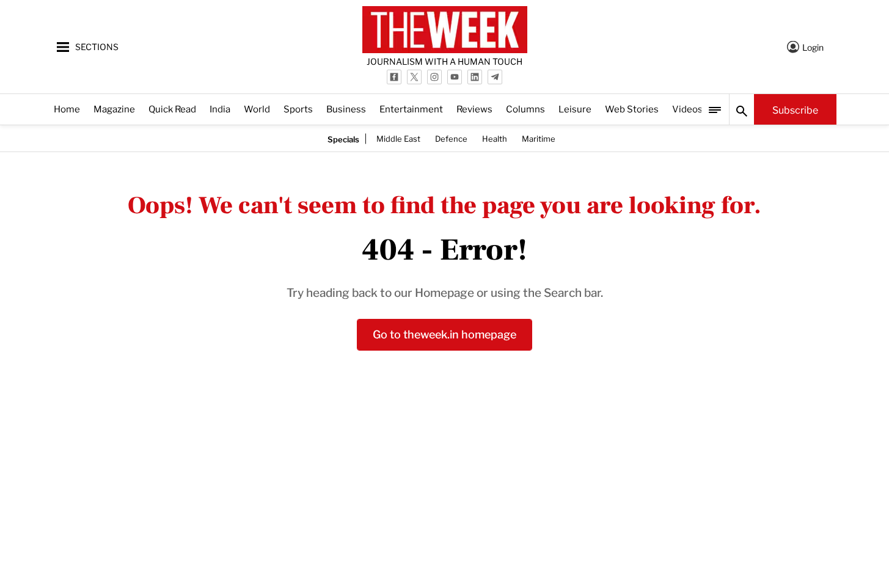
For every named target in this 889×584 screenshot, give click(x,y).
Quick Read (172, 108)
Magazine (114, 108)
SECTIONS (97, 46)
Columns (525, 108)
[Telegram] (495, 77)
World (257, 108)
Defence (451, 138)
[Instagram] (434, 77)
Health (494, 138)
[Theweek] (444, 29)
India (220, 108)
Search (742, 109)
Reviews (474, 108)
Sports (298, 108)
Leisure (574, 108)
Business (346, 108)
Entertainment (411, 108)
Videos (687, 108)
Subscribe (795, 109)
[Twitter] (414, 77)
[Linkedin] (474, 77)
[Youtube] (454, 77)
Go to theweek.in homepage (444, 333)
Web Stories (632, 108)
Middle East (398, 138)
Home (67, 108)
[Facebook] (394, 77)
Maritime (538, 138)
